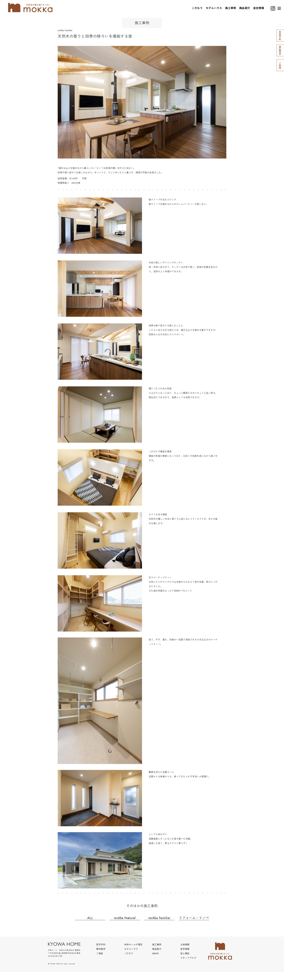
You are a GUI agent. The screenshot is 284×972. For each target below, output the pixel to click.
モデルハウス (214, 8)
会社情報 (258, 8)
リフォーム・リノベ (194, 917)
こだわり (197, 8)
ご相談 (99, 953)
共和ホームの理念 (133, 944)
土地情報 (184, 944)
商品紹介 (244, 8)
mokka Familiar (159, 917)
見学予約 (100, 944)
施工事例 (230, 8)
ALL (90, 917)
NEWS (155, 953)
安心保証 (184, 953)
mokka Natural (124, 917)
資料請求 (100, 949)
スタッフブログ (188, 958)
